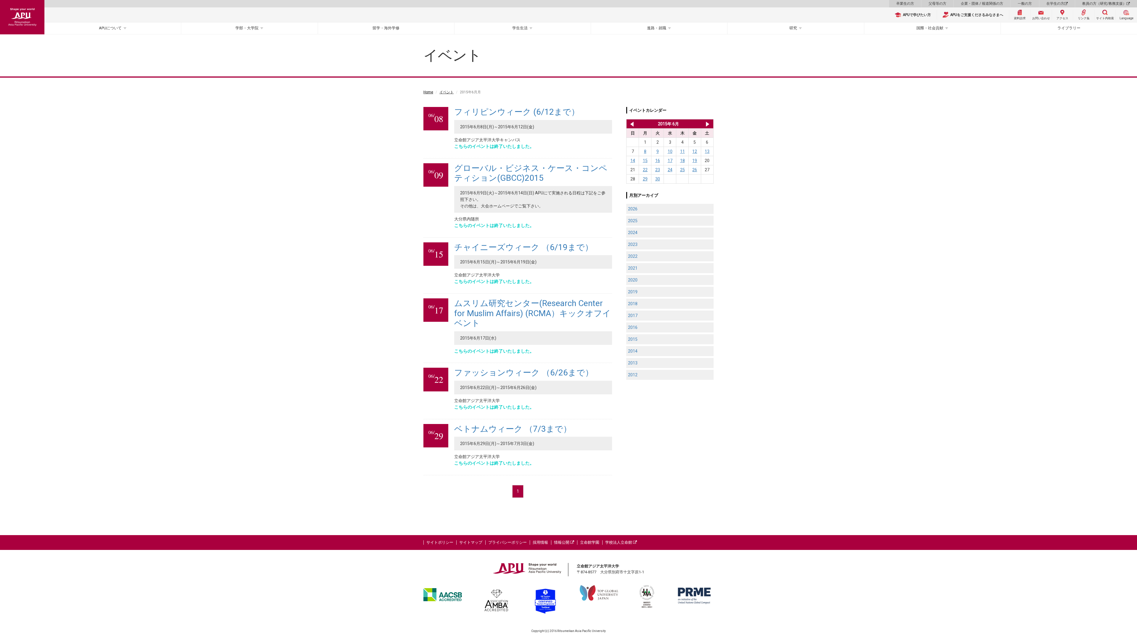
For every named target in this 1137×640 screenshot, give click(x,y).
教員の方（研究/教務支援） (1104, 3)
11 (682, 151)
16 (657, 160)
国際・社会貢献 (929, 28)
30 (657, 179)
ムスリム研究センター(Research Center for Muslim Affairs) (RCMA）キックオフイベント (532, 313)
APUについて (110, 28)
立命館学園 (589, 542)
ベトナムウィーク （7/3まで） (512, 429)
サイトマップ (470, 542)
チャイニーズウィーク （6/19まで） (523, 247)
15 (645, 160)
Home (428, 92)
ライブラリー (1068, 28)
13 (707, 151)
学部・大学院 (246, 28)
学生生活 (520, 28)
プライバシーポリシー (507, 542)
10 (670, 151)
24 (670, 169)
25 (682, 169)
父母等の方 (937, 3)
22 (645, 169)
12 (694, 151)
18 (682, 160)
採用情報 (540, 542)
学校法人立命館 (619, 542)
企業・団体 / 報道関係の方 (982, 3)
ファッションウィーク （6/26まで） (523, 372)
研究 (793, 28)
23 (657, 169)
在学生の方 (1055, 3)
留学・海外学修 (385, 28)
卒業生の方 (905, 3)
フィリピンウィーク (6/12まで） (516, 112)
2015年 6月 (668, 123)
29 (645, 179)
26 (694, 169)
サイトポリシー (439, 542)
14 (632, 160)
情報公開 (562, 542)
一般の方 (1025, 3)
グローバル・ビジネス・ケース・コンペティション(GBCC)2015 (530, 173)
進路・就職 (656, 28)
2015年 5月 (631, 124)
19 (694, 160)
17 (670, 160)
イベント (446, 92)
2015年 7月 (707, 124)
